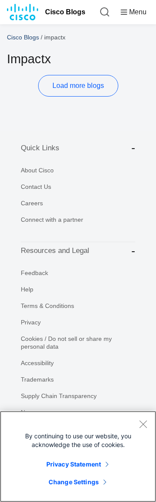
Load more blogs (78, 85)
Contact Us (36, 186)
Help (27, 289)
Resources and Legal (55, 250)
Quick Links (40, 148)
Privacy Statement (73, 464)
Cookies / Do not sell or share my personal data (66, 342)
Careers (32, 203)
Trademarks (37, 379)
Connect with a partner (52, 219)
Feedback (34, 272)
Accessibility (37, 362)
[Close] (143, 424)
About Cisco (37, 170)
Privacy (31, 322)
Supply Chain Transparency (59, 395)
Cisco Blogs (65, 12)
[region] (78, 456)
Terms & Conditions (47, 305)
